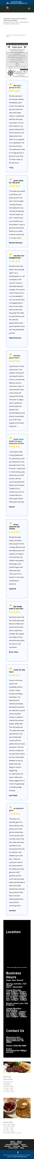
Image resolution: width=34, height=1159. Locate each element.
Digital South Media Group (20, 1156)
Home (12, 1141)
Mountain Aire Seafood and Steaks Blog (16, 23)
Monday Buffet (16, 1143)
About (19, 1141)
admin (7, 22)
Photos (25, 1146)
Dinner (23, 1145)
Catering (16, 1146)
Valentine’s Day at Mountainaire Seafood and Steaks (14, 19)
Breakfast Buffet (12, 1145)
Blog (22, 1148)
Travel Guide (13, 1148)
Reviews (7, 1146)
